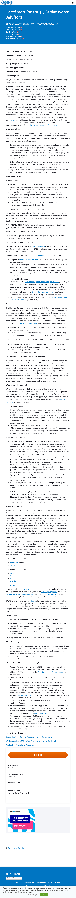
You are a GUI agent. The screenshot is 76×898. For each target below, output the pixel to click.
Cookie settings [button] (32, 895)
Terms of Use (21, 882)
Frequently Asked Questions (49, 882)
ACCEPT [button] (44, 895)
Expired (38, 755)
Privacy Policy (32, 882)
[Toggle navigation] (72, 2)
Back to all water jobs (15, 848)
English (11, 878)
